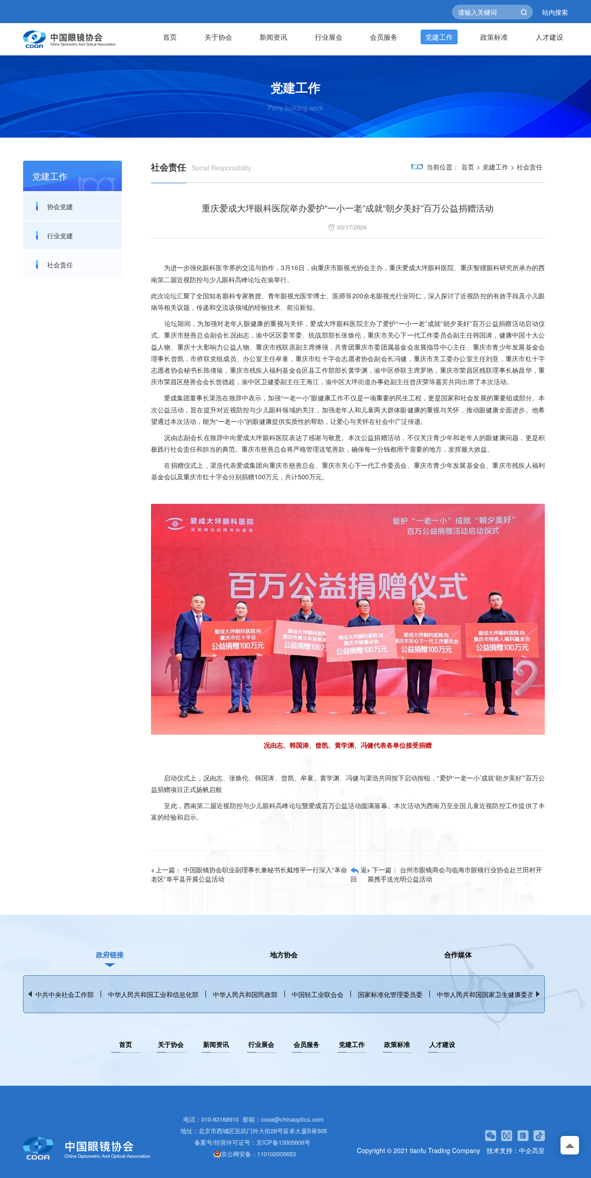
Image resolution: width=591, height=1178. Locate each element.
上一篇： (249, 874)
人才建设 (549, 37)
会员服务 (384, 37)
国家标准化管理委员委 (390, 994)
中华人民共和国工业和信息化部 (153, 994)
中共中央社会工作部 (65, 994)
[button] (538, 994)
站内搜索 (555, 12)
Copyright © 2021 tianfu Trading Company (418, 1150)
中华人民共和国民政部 (245, 994)
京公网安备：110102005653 (258, 1153)
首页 (170, 37)
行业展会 (329, 37)
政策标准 (494, 37)
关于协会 (218, 37)
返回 (358, 874)
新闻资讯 (273, 37)
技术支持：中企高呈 (516, 1150)
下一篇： (455, 874)
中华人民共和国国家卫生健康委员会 (488, 994)
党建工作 (439, 37)
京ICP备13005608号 (283, 1142)
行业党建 (60, 235)
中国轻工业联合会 (318, 994)
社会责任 (60, 264)
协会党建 (60, 206)
